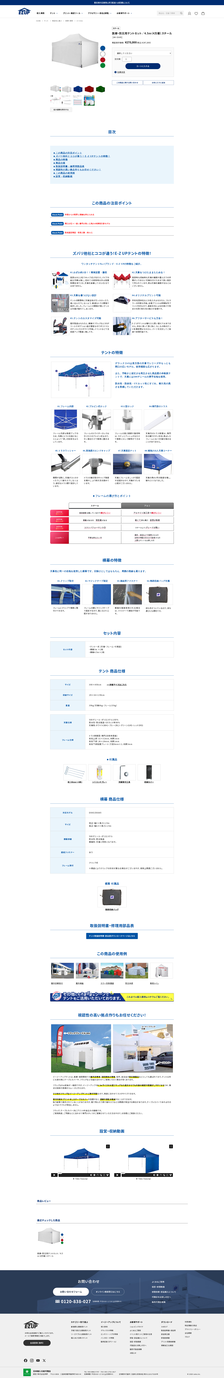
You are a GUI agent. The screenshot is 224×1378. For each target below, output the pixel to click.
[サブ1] (55, 96)
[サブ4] (89, 96)
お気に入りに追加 (158, 82)
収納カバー (149, 782)
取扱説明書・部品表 (168, 1330)
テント (46, 21)
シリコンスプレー (99, 782)
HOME (38, 21)
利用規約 (188, 1322)
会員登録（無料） (37, 1342)
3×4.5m (80, 21)
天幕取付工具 (124, 782)
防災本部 (129, 983)
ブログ (187, 1337)
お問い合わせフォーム (71, 1291)
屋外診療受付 (57, 983)
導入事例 (40, 13)
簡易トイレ (154, 983)
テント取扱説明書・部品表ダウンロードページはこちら (112, 935)
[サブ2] (66, 96)
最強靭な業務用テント (79, 1326)
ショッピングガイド (136, 1326)
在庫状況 (121, 72)
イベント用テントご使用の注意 (141, 1334)
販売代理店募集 (159, 1302)
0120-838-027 (76, 1301)
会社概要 (188, 1333)
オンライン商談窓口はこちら (108, 1291)
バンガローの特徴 (107, 1338)
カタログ (164, 1326)
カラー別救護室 (107, 983)
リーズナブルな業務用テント (81, 1334)
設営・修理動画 (158, 1286)
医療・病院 (69, 21)
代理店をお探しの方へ (161, 1297)
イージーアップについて (111, 1322)
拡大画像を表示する (61, 109)
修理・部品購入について (139, 1338)
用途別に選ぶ (57, 21)
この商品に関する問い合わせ (127, 82)
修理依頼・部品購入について (164, 1291)
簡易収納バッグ (112, 909)
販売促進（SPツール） (109, 1341)
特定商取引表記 (191, 1325)
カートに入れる (142, 66)
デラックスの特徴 (107, 1330)
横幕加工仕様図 (167, 1345)
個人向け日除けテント (79, 1338)
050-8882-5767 (93, 1372)
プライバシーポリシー (193, 1329)
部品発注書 (165, 1334)
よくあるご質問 (158, 1281)
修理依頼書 (165, 1338)
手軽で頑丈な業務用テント (81, 1330)
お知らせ (133, 1353)
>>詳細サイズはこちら (117, 684)
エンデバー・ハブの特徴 (109, 1334)
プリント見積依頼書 (168, 1341)
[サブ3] (78, 96)
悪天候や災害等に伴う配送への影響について (112, 2)
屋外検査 (80, 983)
